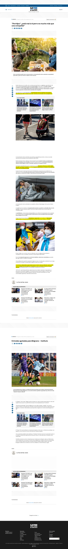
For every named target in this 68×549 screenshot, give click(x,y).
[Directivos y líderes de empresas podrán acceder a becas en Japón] (39, 299)
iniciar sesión (31, 317)
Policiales (23, 5)
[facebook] (16, 28)
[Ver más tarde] (12, 28)
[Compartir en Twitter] (18, 28)
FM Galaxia (55, 5)
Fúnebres (27, 5)
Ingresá (60, 9)
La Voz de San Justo (22, 282)
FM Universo (60, 5)
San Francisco (13, 5)
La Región (18, 5)
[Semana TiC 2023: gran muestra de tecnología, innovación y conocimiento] (16, 299)
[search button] (6, 5)
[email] (19, 28)
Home (9, 5)
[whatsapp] (14, 28)
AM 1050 (51, 5)
